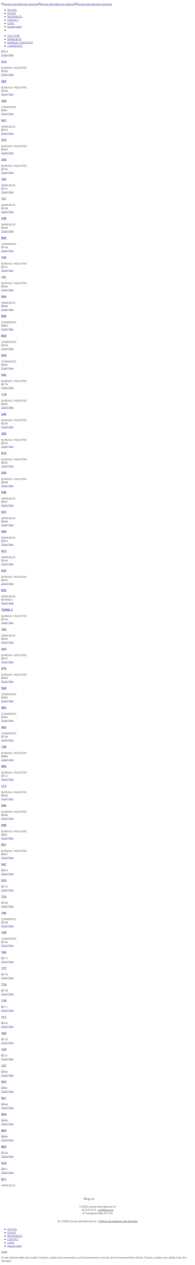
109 (3, 257)
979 (3, 668)
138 (3, 746)
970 (3, 880)
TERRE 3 (6, 609)
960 (3, 727)
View (10, 55)
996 (3, 296)
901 (3, 120)
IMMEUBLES (14, 39)
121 (3, 1065)
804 (3, 335)
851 (3, 844)
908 (3, 531)
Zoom (4, 55)
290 (3, 433)
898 (3, 316)
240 (3, 414)
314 (3, 61)
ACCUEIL (12, 10)
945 (3, 375)
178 (3, 1000)
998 (3, 825)
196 (3, 913)
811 (3, 1179)
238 (3, 218)
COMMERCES (14, 46)
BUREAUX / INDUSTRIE (20, 42)
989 (3, 766)
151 (3, 198)
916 (3, 453)
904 (3, 1114)
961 (3, 1098)
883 (3, 1146)
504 (3, 355)
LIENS (10, 23)
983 (3, 707)
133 (3, 1049)
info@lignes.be (105, 1210)
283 (3, 81)
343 (3, 159)
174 (3, 394)
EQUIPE (11, 13)
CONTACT (12, 20)
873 (3, 551)
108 (3, 932)
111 (3, 1017)
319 (3, 140)
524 (3, 1163)
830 (3, 590)
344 (3, 101)
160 (3, 1033)
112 (3, 786)
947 (3, 864)
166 (3, 952)
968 (3, 688)
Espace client (14, 26)
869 (3, 1130)
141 (3, 277)
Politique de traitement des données (118, 1221)
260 (3, 649)
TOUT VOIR (13, 35)
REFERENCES (14, 16)
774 (3, 984)
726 (3, 629)
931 (3, 512)
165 (3, 179)
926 (3, 570)
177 (3, 968)
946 (3, 805)
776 (3, 896)
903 (3, 1081)
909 (3, 238)
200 (3, 472)
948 (3, 492)
